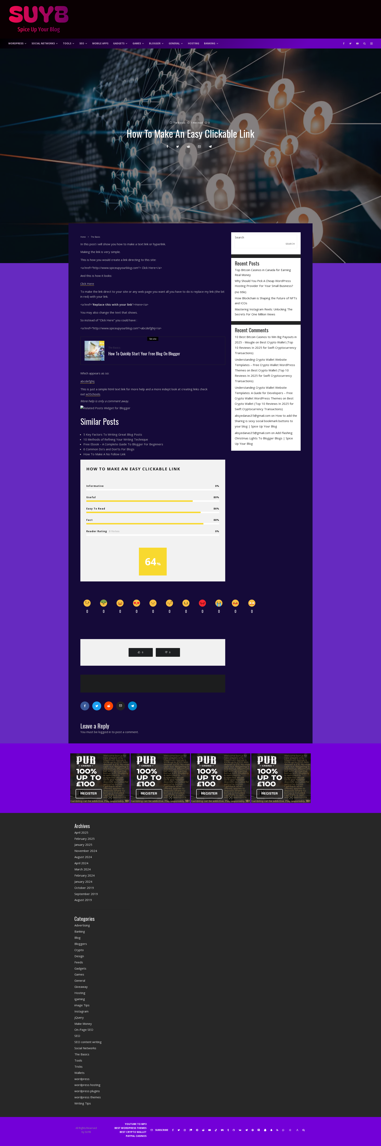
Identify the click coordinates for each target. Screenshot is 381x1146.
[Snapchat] (271, 1130)
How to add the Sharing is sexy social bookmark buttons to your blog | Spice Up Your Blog (266, 421)
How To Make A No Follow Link (104, 454)
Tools (67, 43)
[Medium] (222, 1130)
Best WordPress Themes (130, 1128)
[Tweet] (177, 146)
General (174, 43)
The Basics (179, 122)
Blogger (155, 43)
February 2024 (84, 875)
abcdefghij (87, 381)
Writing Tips (82, 1103)
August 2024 (83, 857)
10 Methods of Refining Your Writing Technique (115, 439)
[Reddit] (203, 1130)
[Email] (199, 146)
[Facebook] (344, 43)
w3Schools (93, 394)
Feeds (78, 962)
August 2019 (83, 900)
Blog (77, 938)
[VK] (240, 1130)
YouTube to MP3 (135, 1124)
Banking (209, 43)
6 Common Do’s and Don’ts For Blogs (108, 449)
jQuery (79, 1017)
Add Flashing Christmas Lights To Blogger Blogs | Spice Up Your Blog (264, 438)
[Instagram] (185, 1130)
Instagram (81, 1011)
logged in (104, 732)
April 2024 (81, 863)
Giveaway (81, 987)
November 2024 (85, 851)
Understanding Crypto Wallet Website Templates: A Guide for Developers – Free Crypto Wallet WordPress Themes (264, 393)
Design (79, 956)
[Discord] (259, 1130)
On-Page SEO (83, 1030)
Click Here (87, 284)
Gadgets (118, 43)
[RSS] (277, 1130)
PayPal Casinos (136, 1136)
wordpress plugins (87, 1091)
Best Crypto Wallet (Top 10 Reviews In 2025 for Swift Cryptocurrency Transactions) (265, 347)
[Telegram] (246, 1130)
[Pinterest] (197, 1130)
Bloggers (80, 944)
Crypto (79, 950)
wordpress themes (87, 1097)
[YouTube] (357, 43)
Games (137, 43)
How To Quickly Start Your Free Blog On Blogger (144, 353)
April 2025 (81, 832)
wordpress (81, 1079)
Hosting (193, 43)
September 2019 (86, 894)
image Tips (81, 1005)
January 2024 (83, 881)
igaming (79, 999)
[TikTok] (216, 1130)
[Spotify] (253, 1130)
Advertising (82, 925)
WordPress (15, 43)
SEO (81, 43)
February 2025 (84, 839)
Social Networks (43, 43)
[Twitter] (350, 43)
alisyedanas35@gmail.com (252, 416)
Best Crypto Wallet (133, 1132)
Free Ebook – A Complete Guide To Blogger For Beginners (123, 444)
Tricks (78, 1067)
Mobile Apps (100, 43)
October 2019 (84, 888)
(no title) (240, 292)
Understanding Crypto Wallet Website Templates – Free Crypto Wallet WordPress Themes (265, 364)
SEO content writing (88, 1042)
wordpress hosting (87, 1085)
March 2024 (82, 869)
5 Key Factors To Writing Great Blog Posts (112, 434)
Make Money (83, 1024)
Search (239, 237)
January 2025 (83, 845)
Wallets (79, 1073)
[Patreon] (191, 1130)
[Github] (234, 1130)
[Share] (167, 146)
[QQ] (265, 1130)
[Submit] (188, 146)
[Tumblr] (228, 1130)
